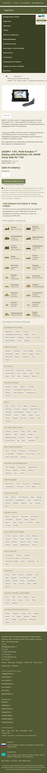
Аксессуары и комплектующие (13, 48)
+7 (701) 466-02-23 (9, 657)
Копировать (41, 20)
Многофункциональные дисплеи (18, 78)
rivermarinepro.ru (7, 684)
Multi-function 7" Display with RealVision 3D (25, 188)
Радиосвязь (7, 21)
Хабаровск (17, 198)
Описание (6, 115)
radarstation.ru (7, 677)
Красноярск (40, 192)
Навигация (7, 26)
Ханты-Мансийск (12, 194)
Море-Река (8, 10)
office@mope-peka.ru (41, 18)
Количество (5, 171)
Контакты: (22, 3)
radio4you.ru (6, 705)
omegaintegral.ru (7, 719)
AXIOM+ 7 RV (8, 188)
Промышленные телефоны (12, 62)
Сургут (4, 194)
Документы (7, 71)
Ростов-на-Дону (32, 196)
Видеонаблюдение (9, 39)
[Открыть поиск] (42, 10)
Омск (18, 192)
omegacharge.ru (7, 715)
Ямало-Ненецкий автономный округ (29, 194)
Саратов (15, 196)
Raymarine (15, 161)
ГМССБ (5, 30)
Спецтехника (7, 57)
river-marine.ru (7, 680)
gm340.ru (5, 702)
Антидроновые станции (11, 17)
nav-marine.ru (6, 687)
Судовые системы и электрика (13, 66)
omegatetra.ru (6, 712)
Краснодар (32, 192)
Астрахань (12, 192)
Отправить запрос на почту (13, 181)
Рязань (21, 196)
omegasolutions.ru (8, 674)
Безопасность (8, 53)
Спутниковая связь (9, 44)
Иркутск (11, 198)
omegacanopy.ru (7, 722)
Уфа (25, 196)
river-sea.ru (6, 690)
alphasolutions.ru (7, 694)
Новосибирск (24, 192)
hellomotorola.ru (7, 709)
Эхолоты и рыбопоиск (11, 35)
